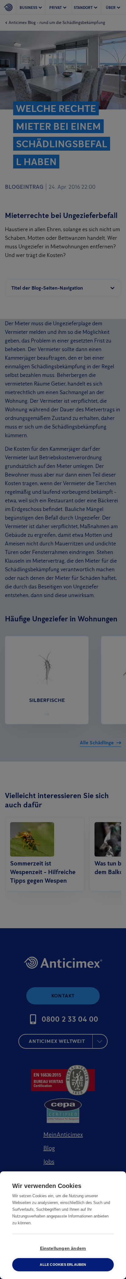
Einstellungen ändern (63, 1248)
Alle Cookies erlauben (63, 1264)
